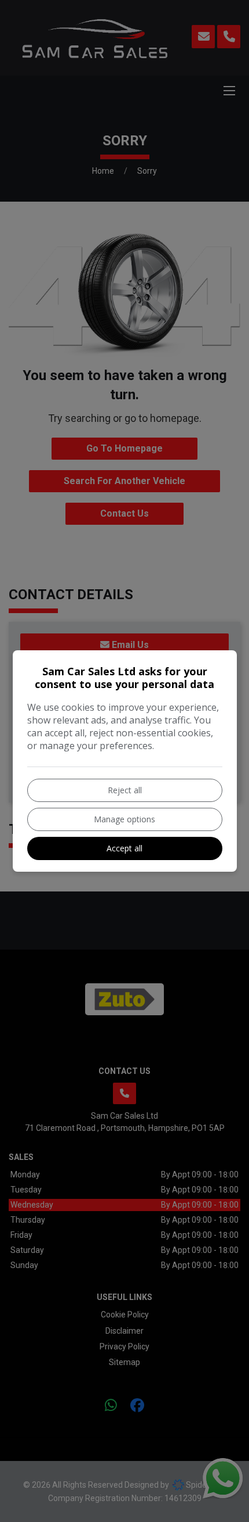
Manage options (124, 819)
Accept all (124, 848)
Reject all (125, 790)
